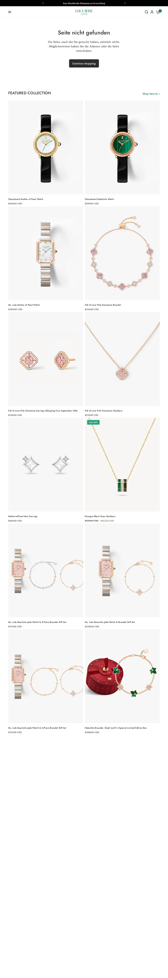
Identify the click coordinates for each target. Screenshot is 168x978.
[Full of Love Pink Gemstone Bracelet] (122, 253)
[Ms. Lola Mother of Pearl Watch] (45, 253)
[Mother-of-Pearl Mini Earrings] (45, 465)
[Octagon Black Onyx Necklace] (122, 465)
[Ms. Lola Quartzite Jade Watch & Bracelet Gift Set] (122, 570)
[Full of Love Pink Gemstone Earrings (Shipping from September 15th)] (45, 359)
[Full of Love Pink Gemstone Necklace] (122, 359)
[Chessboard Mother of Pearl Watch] (45, 147)
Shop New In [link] (150, 93)
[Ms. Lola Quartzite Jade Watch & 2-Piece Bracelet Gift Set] (45, 570)
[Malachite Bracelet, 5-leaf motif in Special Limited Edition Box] (122, 676)
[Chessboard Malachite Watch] (122, 147)
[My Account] (152, 12)
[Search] (146, 12)
